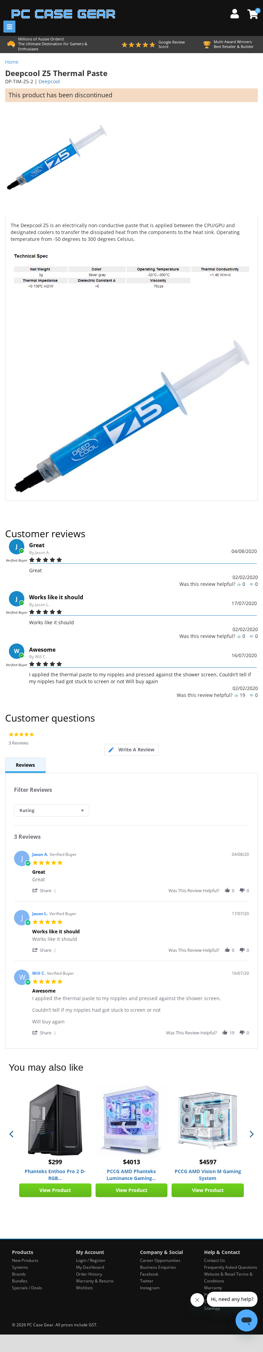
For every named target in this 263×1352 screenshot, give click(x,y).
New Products (25, 1260)
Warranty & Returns (95, 1281)
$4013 (131, 1162)
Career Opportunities (160, 1260)
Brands (19, 1274)
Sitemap (212, 1308)
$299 (55, 1162)
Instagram (150, 1288)
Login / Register (90, 1260)
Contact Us (214, 1260)
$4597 (207, 1162)
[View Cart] (252, 14)
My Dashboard (90, 1267)
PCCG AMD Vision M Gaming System (208, 1174)
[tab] (131, 750)
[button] (45, 890)
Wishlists (84, 1288)
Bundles (19, 1281)
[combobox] (51, 810)
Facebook (149, 1274)
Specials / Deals (27, 1288)
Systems (20, 1267)
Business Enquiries (158, 1267)
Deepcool (49, 81)
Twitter (146, 1281)
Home (11, 62)
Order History (89, 1274)
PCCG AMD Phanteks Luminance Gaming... (131, 1174)
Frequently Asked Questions (230, 1267)
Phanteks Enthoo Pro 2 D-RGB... (55, 1174)
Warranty (213, 1288)
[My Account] (237, 13)
